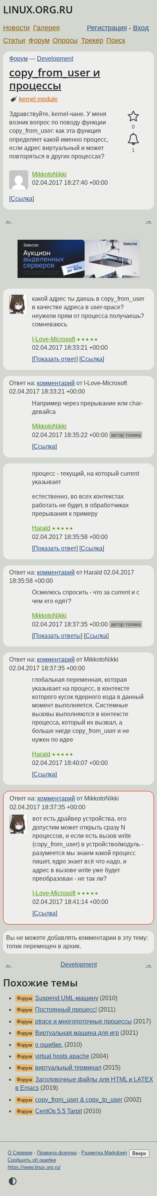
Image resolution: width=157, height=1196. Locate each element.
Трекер (92, 40)
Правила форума (57, 1153)
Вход (141, 28)
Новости (16, 28)
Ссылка (21, 198)
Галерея (46, 28)
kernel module (38, 99)
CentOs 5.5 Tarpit (58, 1111)
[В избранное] (133, 116)
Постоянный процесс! (66, 1009)
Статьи (14, 40)
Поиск (115, 40)
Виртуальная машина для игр (77, 1033)
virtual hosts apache (62, 1056)
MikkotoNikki (49, 174)
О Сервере (20, 1153)
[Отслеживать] (133, 139)
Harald (41, 528)
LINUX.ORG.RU (38, 9)
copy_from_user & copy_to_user (78, 1099)
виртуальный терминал (68, 1067)
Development (55, 58)
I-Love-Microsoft (53, 339)
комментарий (56, 383)
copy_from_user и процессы (54, 78)
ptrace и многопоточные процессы (83, 1021)
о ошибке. (49, 1044)
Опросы (65, 40)
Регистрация (107, 28)
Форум (39, 40)
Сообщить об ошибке (32, 1160)
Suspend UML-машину (66, 998)
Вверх (139, 1153)
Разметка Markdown (104, 1153)
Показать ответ (55, 359)
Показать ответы (57, 636)
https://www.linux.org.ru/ (34, 1167)
